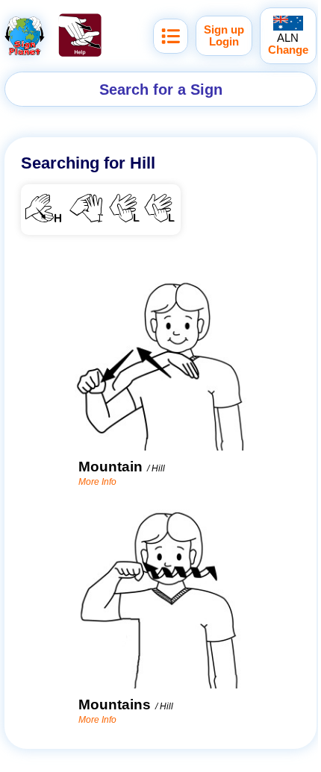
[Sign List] (170, 36)
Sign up (224, 30)
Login (224, 42)
